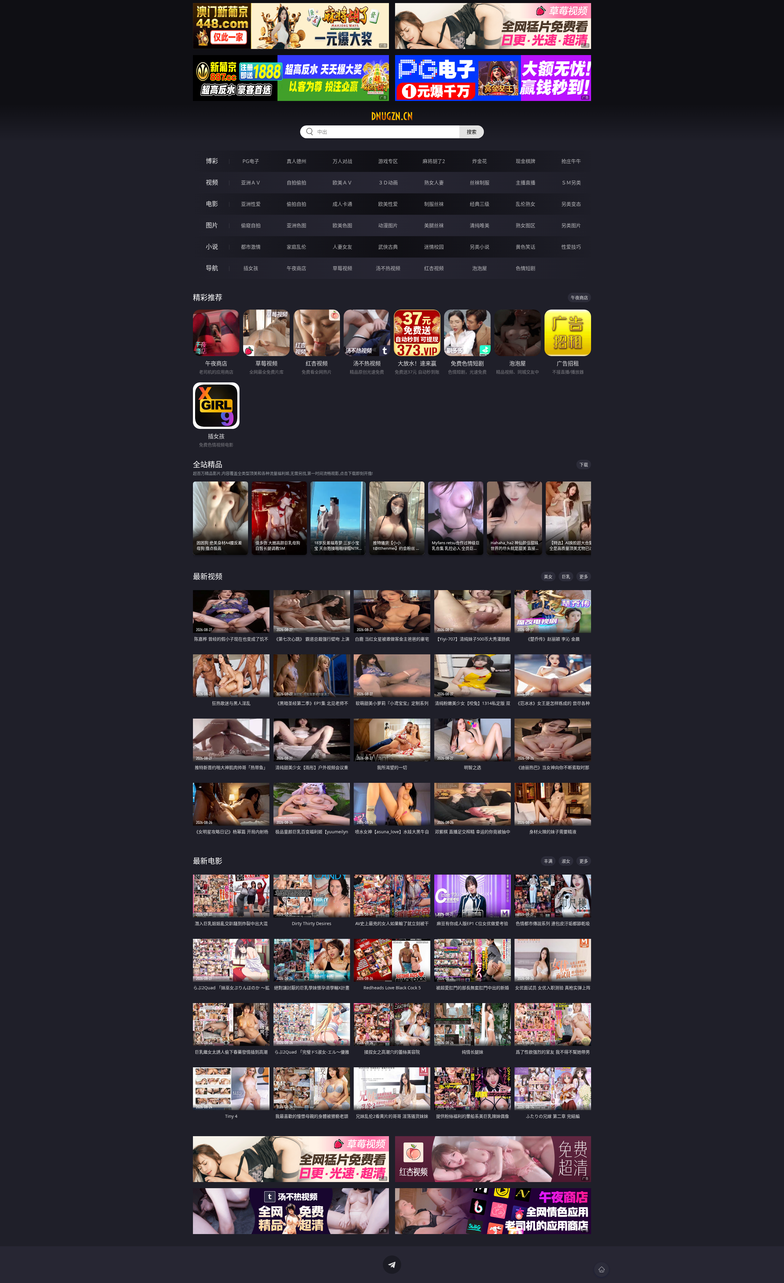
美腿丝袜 (434, 225)
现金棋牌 (525, 161)
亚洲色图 (296, 225)
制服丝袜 (434, 204)
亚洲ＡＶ (251, 182)
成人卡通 (342, 204)
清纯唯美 (479, 225)
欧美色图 (342, 225)
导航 (212, 268)
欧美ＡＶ (342, 182)
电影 (212, 204)
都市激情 (251, 247)
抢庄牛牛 (571, 161)
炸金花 (479, 161)
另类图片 (571, 225)
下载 (583, 464)
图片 (212, 225)
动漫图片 (388, 225)
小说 (212, 247)
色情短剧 (525, 268)
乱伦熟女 (525, 204)
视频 (212, 182)
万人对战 (342, 161)
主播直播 (525, 182)
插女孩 (250, 268)
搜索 (472, 131)
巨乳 (566, 576)
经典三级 (479, 204)
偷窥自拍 (251, 225)
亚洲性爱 (251, 204)
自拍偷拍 (296, 182)
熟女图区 (525, 225)
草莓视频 (342, 268)
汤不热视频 (388, 268)
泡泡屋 (479, 268)
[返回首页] (601, 1269)
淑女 (566, 861)
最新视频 (207, 576)
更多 (583, 576)
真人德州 (296, 161)
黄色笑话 (525, 247)
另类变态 (571, 204)
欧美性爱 (388, 204)
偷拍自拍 (296, 204)
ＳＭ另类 (571, 182)
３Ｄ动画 (388, 182)
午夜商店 (296, 268)
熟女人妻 (434, 182)
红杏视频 (434, 268)
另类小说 (479, 247)
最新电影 (207, 861)
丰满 (548, 861)
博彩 (212, 161)
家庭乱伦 (296, 247)
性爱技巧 (571, 247)
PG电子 (251, 161)
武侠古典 (388, 247)
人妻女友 (342, 247)
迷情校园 (434, 247)
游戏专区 (388, 161)
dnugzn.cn (392, 116)
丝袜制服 (479, 182)
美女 (548, 576)
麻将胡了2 (434, 161)
